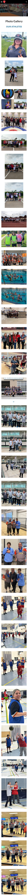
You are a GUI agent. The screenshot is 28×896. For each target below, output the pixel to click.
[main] (14, 21)
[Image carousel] (14, 390)
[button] (1, 2)
